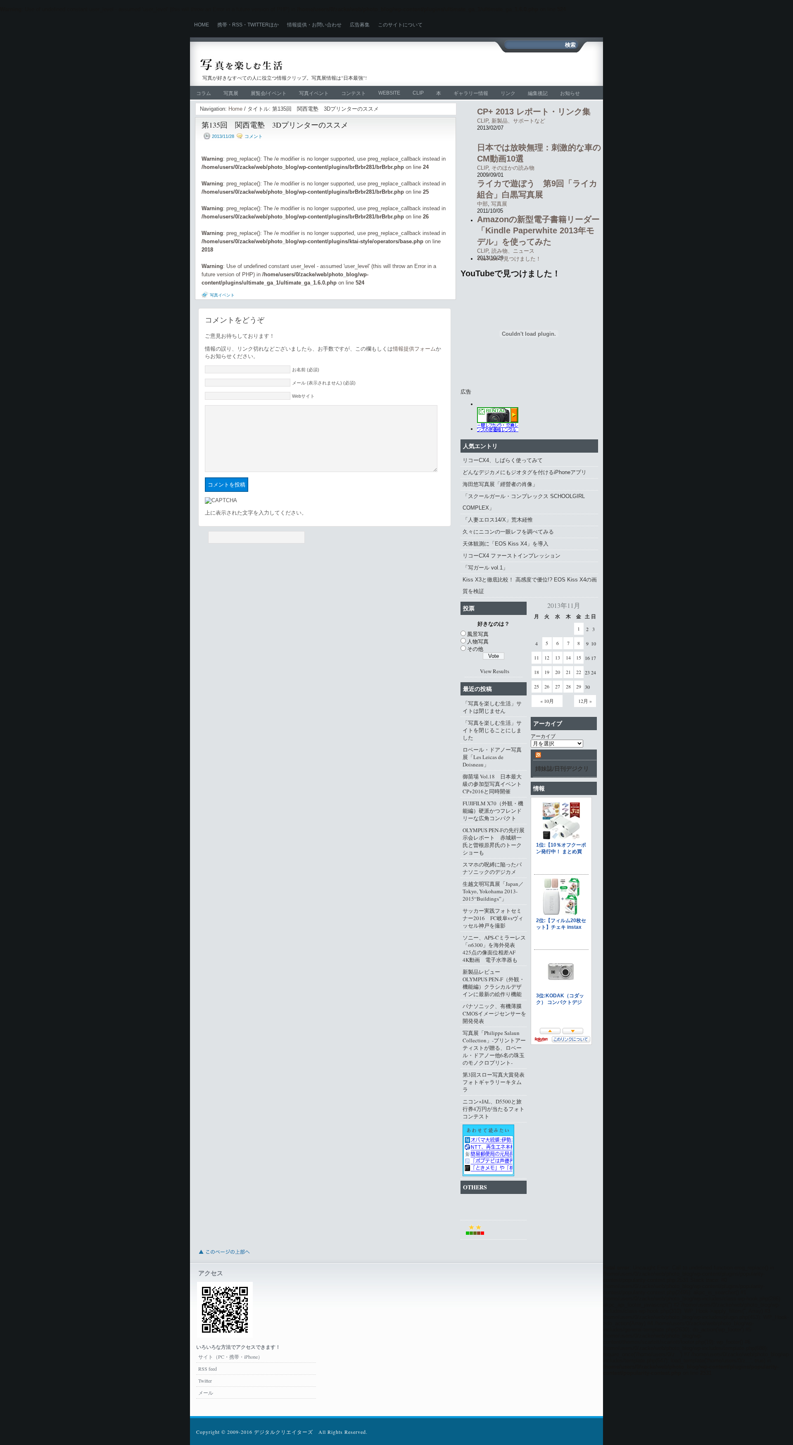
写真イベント (314, 93)
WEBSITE (389, 93)
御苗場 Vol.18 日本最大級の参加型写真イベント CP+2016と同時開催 (495, 784)
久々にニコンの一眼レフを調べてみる (508, 532)
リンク (508, 93)
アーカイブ (543, 736)
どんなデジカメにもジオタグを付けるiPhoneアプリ (524, 472)
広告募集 (360, 25)
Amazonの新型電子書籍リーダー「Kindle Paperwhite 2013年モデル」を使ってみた (538, 230)
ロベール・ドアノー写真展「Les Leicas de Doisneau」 (492, 757)
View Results (494, 671)
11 (536, 657)
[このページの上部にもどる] (224, 1256)
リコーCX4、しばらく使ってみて (503, 460)
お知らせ (570, 93)
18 (536, 672)
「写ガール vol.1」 (485, 568)
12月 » (585, 701)
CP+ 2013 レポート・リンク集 (534, 111)
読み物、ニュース (512, 251)
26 (546, 686)
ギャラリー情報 (470, 93)
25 (536, 686)
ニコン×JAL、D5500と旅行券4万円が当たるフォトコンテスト (494, 1109)
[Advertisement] (472, 68)
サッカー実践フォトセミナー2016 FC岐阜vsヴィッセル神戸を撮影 (493, 918)
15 (578, 657)
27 (557, 686)
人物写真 (478, 641)
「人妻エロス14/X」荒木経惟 (498, 520)
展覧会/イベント (269, 93)
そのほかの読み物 (512, 168)
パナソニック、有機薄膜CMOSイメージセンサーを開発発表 (494, 1013)
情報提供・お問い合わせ (314, 25)
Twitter (205, 1380)
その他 (475, 649)
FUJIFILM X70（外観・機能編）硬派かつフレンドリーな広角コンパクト (493, 811)
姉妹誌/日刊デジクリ (562, 768)
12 (546, 657)
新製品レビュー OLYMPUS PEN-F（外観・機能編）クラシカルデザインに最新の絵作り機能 (494, 983)
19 (546, 672)
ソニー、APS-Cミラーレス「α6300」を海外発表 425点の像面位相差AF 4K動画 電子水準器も (494, 948)
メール (205, 1392)
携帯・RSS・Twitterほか (248, 25)
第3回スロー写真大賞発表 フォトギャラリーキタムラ (495, 1082)
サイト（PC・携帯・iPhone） (230, 1356)
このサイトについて (400, 25)
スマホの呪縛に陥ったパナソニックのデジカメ (492, 868)
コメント (254, 136)
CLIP (418, 93)
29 (578, 686)
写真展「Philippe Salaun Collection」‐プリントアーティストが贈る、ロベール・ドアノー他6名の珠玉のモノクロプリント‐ (494, 1047)
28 (568, 686)
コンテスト (353, 93)
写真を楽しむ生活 (288, 65)
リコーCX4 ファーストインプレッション (511, 556)
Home (201, 25)
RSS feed (207, 1368)
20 (557, 672)
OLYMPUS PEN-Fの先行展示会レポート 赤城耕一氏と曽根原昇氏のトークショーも (494, 841)
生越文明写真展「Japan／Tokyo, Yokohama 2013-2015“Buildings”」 (493, 891)
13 (557, 657)
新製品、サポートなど (518, 121)
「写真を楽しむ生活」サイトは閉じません (492, 707)
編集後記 (538, 93)
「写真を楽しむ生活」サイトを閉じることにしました (492, 730)
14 (568, 657)
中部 (482, 204)
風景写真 (478, 634)
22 (578, 672)
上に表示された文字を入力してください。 (256, 513)
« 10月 (547, 701)
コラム (203, 93)
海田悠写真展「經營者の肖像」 (500, 484)
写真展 (230, 93)
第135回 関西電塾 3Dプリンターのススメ (275, 125)
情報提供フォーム (414, 349)
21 (568, 672)
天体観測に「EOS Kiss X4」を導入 (505, 544)
